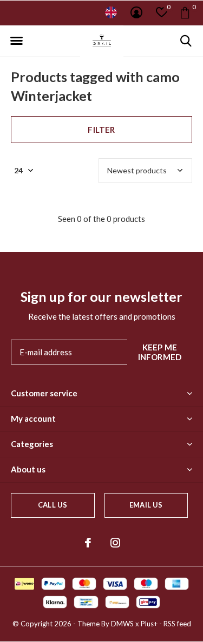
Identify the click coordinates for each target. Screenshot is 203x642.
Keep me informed (160, 352)
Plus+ (149, 623)
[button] (16, 41)
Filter (101, 129)
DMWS (122, 623)
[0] (185, 12)
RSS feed (177, 623)
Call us (52, 505)
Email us (145, 505)
